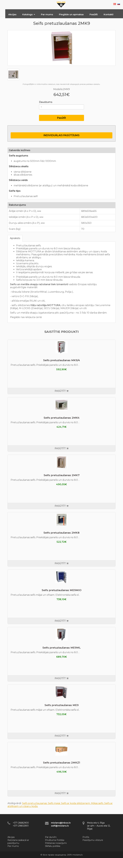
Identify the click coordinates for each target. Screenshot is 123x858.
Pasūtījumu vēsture (92, 840)
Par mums (47, 14)
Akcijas (12, 14)
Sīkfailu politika (52, 846)
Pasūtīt (94, 14)
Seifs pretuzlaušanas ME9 (62, 705)
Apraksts (15, 238)
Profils (85, 837)
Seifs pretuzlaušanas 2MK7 (62, 475)
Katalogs (27, 14)
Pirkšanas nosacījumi (56, 843)
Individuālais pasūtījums (62, 135)
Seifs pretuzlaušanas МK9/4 (61, 360)
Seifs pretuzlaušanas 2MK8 (62, 532)
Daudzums (45, 102)
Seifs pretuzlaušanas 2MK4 (62, 417)
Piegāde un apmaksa (71, 14)
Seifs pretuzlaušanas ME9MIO (61, 590)
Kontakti (108, 14)
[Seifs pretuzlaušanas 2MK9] (62, 48)
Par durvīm (51, 837)
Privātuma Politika (54, 840)
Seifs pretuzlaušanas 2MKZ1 (61, 762)
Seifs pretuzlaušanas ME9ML (61, 647)
